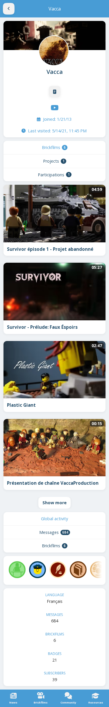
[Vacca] (53, 50)
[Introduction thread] (54, 91)
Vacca (55, 71)
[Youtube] (54, 108)
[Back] (9, 9)
